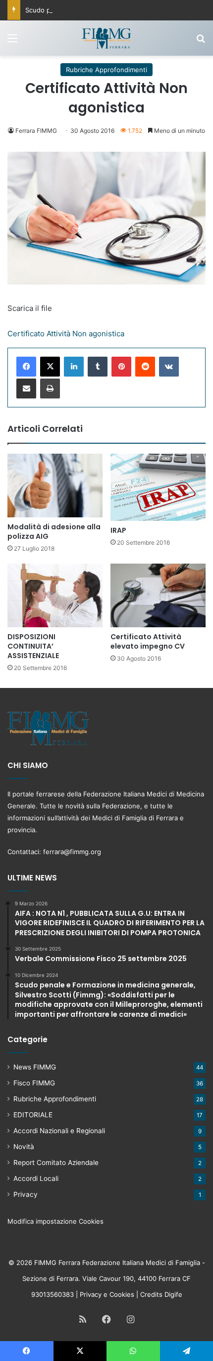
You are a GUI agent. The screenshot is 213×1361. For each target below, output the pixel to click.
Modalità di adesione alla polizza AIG (54, 531)
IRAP (118, 530)
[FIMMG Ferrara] (106, 38)
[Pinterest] (121, 367)
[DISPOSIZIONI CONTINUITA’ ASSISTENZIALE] (55, 595)
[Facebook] (26, 367)
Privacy (25, 1194)
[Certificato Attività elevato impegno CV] (158, 595)
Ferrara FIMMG (36, 130)
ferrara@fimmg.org (72, 852)
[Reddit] (145, 367)
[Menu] (12, 41)
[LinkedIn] (74, 367)
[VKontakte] (169, 367)
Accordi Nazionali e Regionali (59, 1131)
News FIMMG (34, 1067)
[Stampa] (50, 388)
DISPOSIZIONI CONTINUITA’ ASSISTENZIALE (33, 646)
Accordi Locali (35, 1178)
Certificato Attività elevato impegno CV (147, 641)
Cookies (121, 1294)
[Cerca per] (201, 41)
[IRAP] (158, 487)
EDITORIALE (33, 1115)
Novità (23, 1147)
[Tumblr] (97, 367)
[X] (50, 367)
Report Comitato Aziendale (56, 1163)
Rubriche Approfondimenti (106, 70)
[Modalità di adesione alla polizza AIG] (55, 485)
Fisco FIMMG (34, 1083)
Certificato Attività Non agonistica (65, 333)
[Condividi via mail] (26, 388)
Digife (173, 1294)
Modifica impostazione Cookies (55, 1221)
